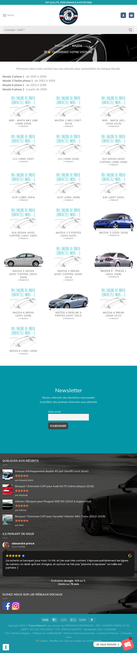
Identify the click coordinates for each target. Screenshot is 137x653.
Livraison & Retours (107, 633)
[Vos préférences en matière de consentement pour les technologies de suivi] (6, 647)
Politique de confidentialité (46, 633)
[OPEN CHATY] (127, 644)
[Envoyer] (130, 29)
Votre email (54, 411)
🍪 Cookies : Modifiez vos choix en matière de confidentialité (69, 640)
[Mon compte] (123, 15)
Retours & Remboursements (79, 633)
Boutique (61, 45)
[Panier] (131, 15)
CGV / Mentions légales (17, 633)
